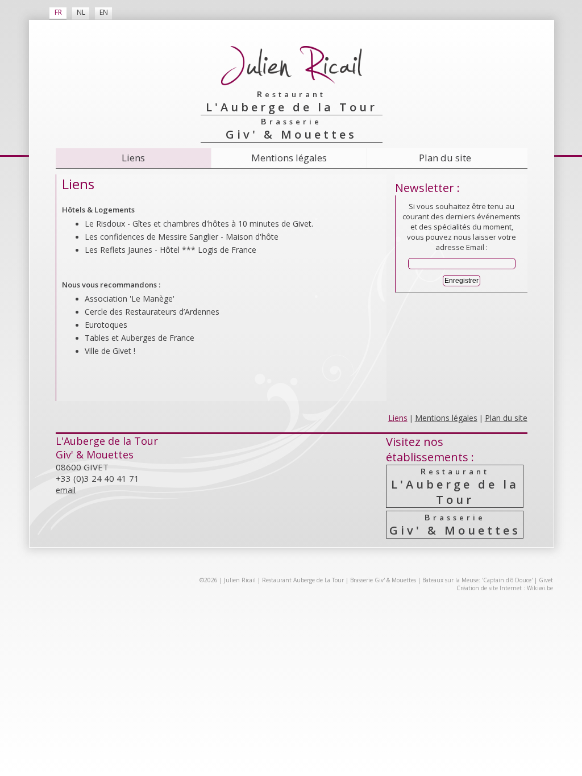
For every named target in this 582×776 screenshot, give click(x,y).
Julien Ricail (240, 580)
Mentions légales (289, 157)
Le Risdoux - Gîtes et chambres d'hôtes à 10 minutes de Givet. (199, 223)
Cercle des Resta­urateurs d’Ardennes (152, 311)
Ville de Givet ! (110, 350)
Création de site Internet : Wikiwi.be (504, 588)
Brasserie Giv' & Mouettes (383, 580)
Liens (133, 157)
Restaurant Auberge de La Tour (303, 580)
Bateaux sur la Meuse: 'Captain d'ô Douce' (477, 580)
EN (103, 12)
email (66, 490)
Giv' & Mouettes (455, 524)
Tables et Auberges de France (139, 337)
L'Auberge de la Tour (455, 486)
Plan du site (445, 157)
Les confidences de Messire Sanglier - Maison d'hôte (181, 236)
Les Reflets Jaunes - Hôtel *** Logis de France (170, 249)
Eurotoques (106, 324)
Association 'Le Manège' (129, 298)
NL (81, 12)
